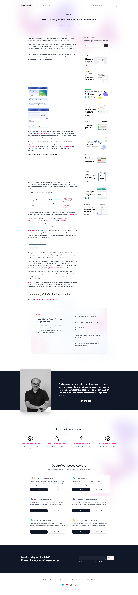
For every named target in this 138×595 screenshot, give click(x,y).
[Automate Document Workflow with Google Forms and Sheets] (96, 93)
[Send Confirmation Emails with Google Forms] (96, 60)
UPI (72, 579)
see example (72, 215)
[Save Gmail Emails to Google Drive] (96, 126)
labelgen (45, 274)
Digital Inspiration (67, 589)
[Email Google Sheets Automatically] (96, 159)
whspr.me (40, 253)
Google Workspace (83, 393)
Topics (43, 5)
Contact (50, 5)
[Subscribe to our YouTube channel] (67, 585)
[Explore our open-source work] (71, 585)
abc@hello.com (32, 146)
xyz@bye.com (67, 146)
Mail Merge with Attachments (43, 478)
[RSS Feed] (75, 585)
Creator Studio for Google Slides (86, 520)
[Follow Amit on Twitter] (81, 401)
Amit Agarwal (64, 384)
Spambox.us (31, 230)
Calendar (66, 579)
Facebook (56, 274)
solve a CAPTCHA (65, 221)
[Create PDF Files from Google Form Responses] (96, 77)
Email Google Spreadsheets (42, 520)
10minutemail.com (41, 133)
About (36, 5)
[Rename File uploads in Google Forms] (96, 192)
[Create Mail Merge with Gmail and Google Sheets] (96, 143)
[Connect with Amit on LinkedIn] (85, 401)
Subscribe (110, 558)
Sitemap (93, 579)
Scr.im (30, 212)
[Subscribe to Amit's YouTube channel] (89, 401)
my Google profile (52, 268)
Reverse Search (79, 579)
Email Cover (31, 282)
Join (106, 46)
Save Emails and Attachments (43, 499)
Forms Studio (58, 579)
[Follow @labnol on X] (63, 585)
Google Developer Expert (73, 390)
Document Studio (81, 478)
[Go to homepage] (26, 5)
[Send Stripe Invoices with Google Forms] (96, 209)
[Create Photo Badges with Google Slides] (96, 176)
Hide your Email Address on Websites (47, 299)
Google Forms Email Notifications (86, 499)
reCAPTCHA (31, 221)
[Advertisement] (52, 73)
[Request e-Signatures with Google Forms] (96, 110)
